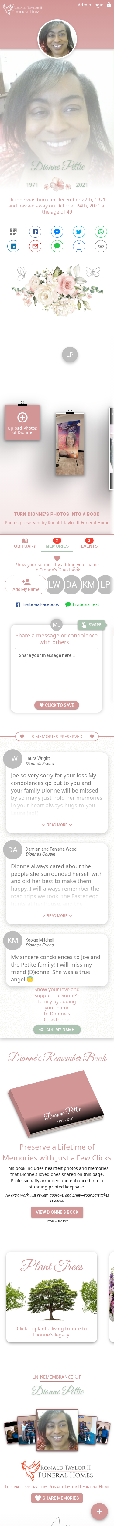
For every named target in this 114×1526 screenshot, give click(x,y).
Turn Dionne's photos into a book (57, 514)
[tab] (25, 543)
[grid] (57, 438)
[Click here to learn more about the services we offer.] (57, 1471)
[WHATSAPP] (101, 232)
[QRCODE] (13, 232)
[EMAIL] (35, 246)
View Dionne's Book (57, 1212)
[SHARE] (79, 246)
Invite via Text (85, 604)
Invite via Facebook (40, 604)
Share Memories (60, 1498)
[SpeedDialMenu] (99, 1511)
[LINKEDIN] (13, 246)
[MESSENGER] (57, 232)
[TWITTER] (79, 232)
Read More (57, 825)
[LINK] (101, 246)
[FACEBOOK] (35, 232)
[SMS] (57, 246)
